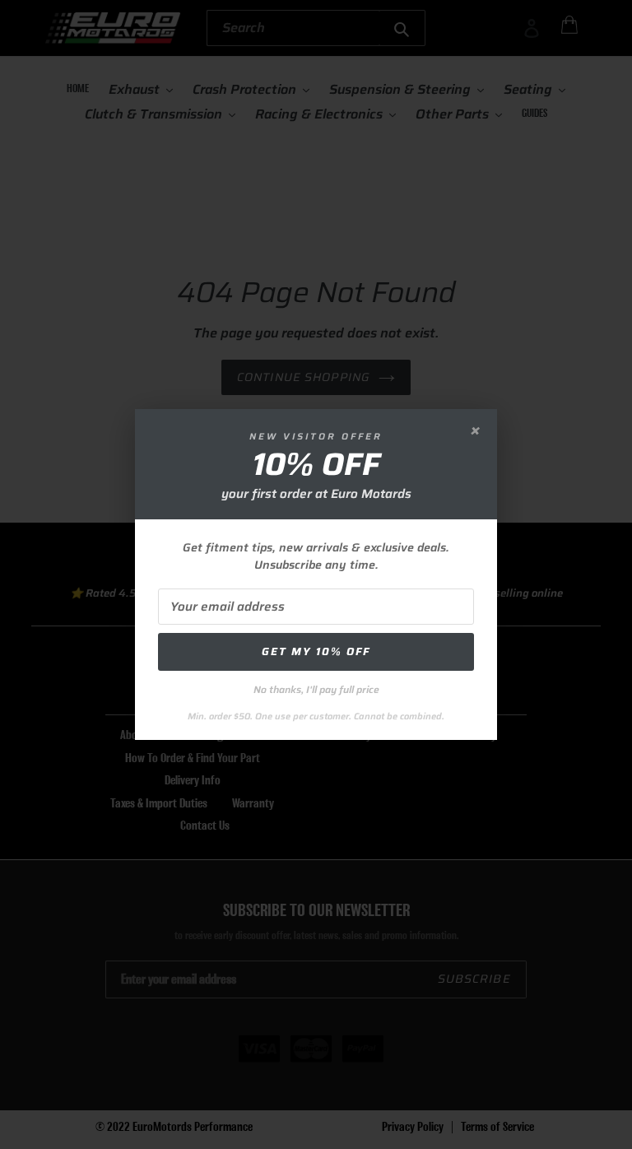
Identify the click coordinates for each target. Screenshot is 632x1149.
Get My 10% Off (316, 651)
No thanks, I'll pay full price (316, 689)
